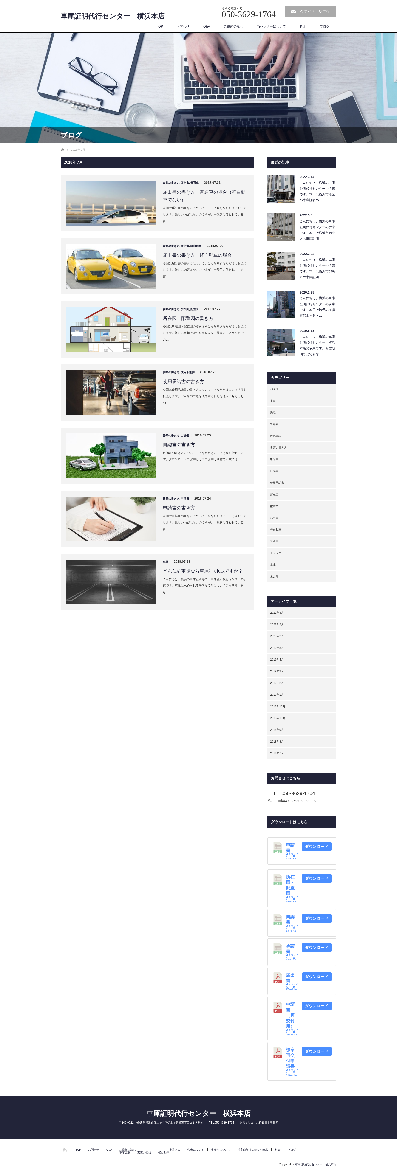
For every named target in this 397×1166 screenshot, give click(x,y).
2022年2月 (277, 624)
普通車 (194, 182)
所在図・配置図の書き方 (188, 318)
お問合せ (183, 26)
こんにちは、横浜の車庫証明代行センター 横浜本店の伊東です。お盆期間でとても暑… (317, 345)
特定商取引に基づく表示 (253, 1149)
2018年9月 (277, 729)
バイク (274, 389)
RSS (64, 1148)
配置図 (194, 309)
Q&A (206, 26)
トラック (275, 553)
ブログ (324, 26)
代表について (195, 1149)
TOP (159, 26)
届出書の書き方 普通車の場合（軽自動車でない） (204, 195)
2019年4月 (277, 659)
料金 (303, 26)
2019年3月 (277, 671)
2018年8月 (277, 741)
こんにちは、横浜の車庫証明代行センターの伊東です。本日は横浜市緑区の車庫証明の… (317, 191)
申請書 (185, 498)
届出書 (185, 182)
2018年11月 (277, 706)
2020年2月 (277, 636)
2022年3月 (277, 612)
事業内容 (174, 1149)
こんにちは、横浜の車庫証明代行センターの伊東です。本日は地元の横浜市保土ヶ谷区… (317, 306)
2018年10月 (277, 718)
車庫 (165, 561)
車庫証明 (124, 1152)
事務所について (220, 1149)
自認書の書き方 (179, 444)
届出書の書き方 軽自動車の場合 (197, 255)
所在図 (185, 309)
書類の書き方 (171, 182)
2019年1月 (277, 694)
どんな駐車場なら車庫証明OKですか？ (203, 570)
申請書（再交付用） (290, 1015)
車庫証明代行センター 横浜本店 (113, 16)
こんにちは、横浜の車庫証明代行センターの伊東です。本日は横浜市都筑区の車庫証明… (317, 268)
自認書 (185, 435)
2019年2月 (277, 683)
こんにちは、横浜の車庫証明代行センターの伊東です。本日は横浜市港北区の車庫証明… (317, 229)
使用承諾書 (188, 372)
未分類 (274, 576)
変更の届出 (144, 1152)
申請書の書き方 (179, 507)
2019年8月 (277, 647)
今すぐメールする (314, 11)
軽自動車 (195, 246)
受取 (273, 412)
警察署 (274, 424)
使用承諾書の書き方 (183, 381)
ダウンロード (317, 846)
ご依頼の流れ (233, 26)
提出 (273, 400)
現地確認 (275, 436)
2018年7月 (277, 753)
